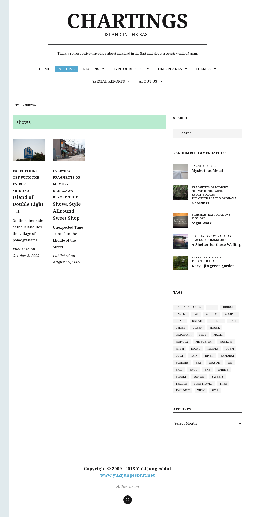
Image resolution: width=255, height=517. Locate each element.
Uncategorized (204, 166)
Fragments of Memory (66, 181)
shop (193, 369)
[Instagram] (127, 499)
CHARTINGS (127, 21)
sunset (199, 376)
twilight (183, 390)
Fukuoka (199, 218)
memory (182, 341)
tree (223, 383)
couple (230, 314)
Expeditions (25, 171)
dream (197, 321)
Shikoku (21, 191)
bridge (228, 307)
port (179, 355)
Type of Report (128, 69)
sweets (218, 376)
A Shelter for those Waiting (216, 245)
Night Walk (202, 223)
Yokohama (227, 198)
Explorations (219, 214)
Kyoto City (213, 257)
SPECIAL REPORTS (108, 81)
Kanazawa (63, 191)
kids (202, 334)
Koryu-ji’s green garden (213, 266)
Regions (91, 69)
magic (218, 334)
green (197, 327)
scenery (182, 362)
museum (226, 341)
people (212, 348)
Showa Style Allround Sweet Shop (67, 211)
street (181, 376)
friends (216, 321)
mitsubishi (203, 341)
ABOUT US (148, 81)
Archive (67, 69)
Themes (203, 69)
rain (194, 355)
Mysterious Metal (207, 171)
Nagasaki (224, 236)
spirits (222, 369)
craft (180, 321)
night (195, 348)
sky (207, 369)
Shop (73, 197)
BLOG (196, 236)
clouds (212, 314)
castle (181, 314)
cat (196, 314)
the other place (205, 198)
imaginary (184, 334)
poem (230, 348)
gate (233, 321)
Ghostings (200, 203)
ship (179, 369)
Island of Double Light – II (28, 204)
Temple (181, 383)
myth (180, 348)
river (209, 355)
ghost (181, 327)
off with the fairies (26, 181)
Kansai (197, 257)
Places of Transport (209, 240)
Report (60, 197)
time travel (203, 383)
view (201, 390)
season (214, 362)
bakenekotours (188, 307)
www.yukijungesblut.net (127, 475)
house (215, 327)
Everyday (62, 171)
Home (44, 69)
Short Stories (203, 194)
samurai (227, 355)
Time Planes (169, 69)
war (215, 390)
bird (212, 307)
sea (198, 362)
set (230, 362)
